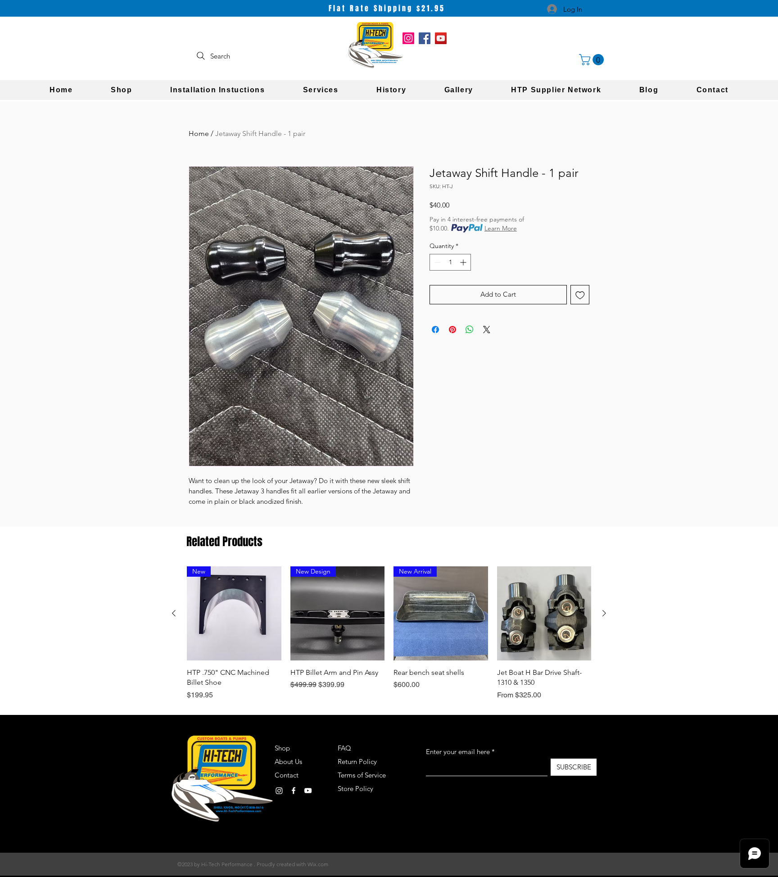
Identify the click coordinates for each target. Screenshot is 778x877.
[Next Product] (604, 613)
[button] (592, 59)
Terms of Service (362, 775)
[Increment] (464, 262)
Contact (287, 775)
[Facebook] (424, 38)
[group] (389, 633)
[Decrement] (436, 262)
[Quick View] (544, 613)
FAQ (344, 748)
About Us (288, 761)
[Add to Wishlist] (580, 294)
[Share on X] (486, 329)
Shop (282, 748)
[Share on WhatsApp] (469, 329)
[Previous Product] (173, 613)
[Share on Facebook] (435, 329)
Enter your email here (458, 751)
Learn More (500, 228)
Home (199, 133)
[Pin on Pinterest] (452, 329)
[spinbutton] (450, 262)
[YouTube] (441, 38)
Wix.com (318, 864)
